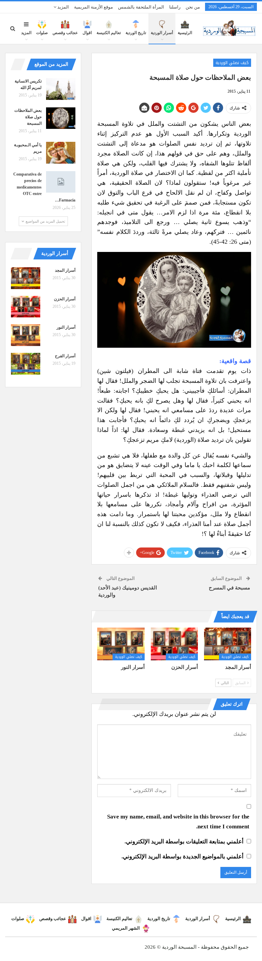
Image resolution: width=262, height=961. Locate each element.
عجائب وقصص (65, 32)
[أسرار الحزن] (174, 644)
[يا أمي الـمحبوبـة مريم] (60, 153)
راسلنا (174, 7)
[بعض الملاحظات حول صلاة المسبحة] (60, 118)
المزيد (62, 7)
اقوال (87, 32)
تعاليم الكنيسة (109, 32)
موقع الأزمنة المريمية (93, 7)
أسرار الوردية (162, 32)
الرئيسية (185, 32)
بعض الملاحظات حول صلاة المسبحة (28, 117)
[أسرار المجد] (227, 644)
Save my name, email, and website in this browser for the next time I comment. (178, 821)
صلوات (42, 32)
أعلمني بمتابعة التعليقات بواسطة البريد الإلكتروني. (184, 841)
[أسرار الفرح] (25, 364)
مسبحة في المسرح (229, 587)
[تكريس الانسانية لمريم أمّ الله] (60, 89)
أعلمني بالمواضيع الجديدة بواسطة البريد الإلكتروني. (182, 856)
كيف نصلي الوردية (232, 62)
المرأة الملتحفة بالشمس (141, 7)
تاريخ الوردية (136, 32)
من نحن (193, 7)
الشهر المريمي (126, 928)
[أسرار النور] (120, 644)
